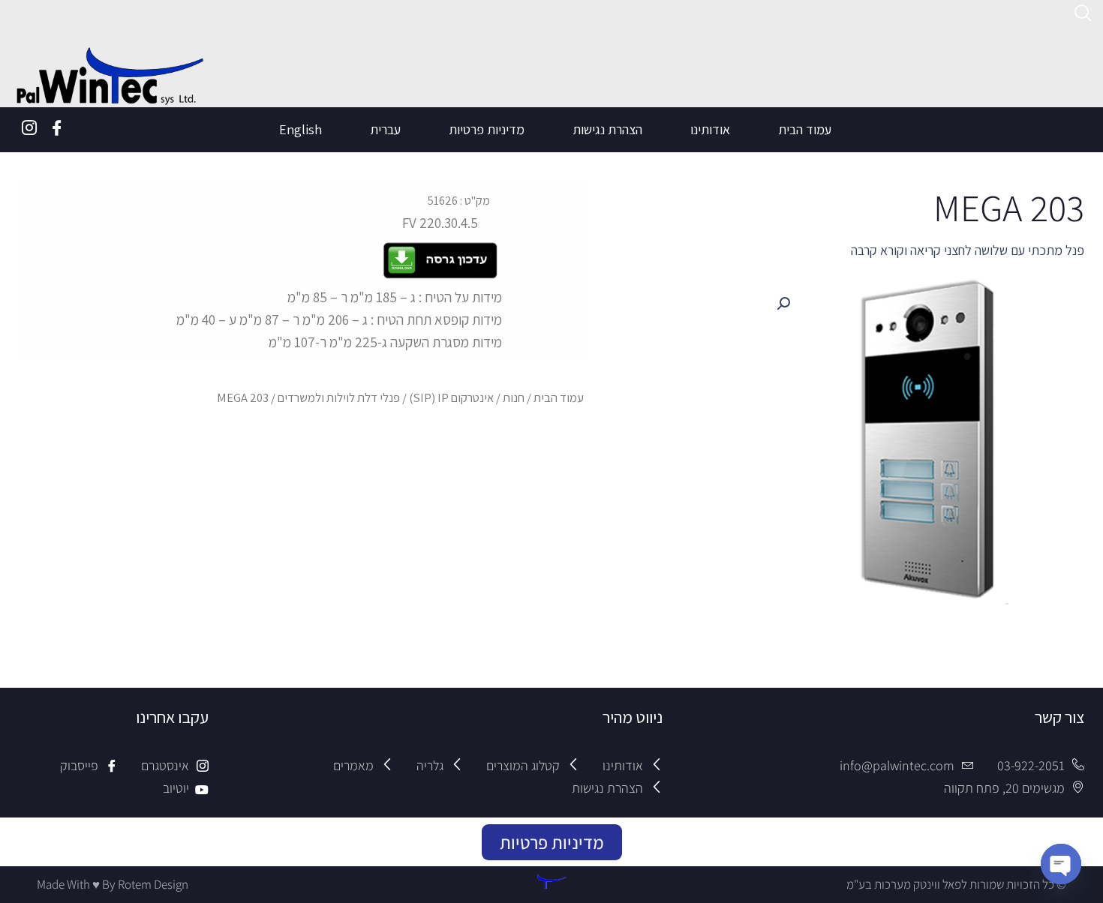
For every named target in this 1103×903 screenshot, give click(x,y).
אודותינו (710, 129)
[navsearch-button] (1083, 15)
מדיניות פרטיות (486, 129)
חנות (513, 397)
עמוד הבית (804, 129)
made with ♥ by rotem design (112, 884)
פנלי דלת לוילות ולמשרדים (339, 397)
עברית (385, 129)
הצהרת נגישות (607, 129)
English (300, 129)
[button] (783, 303)
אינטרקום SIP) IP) (451, 397)
